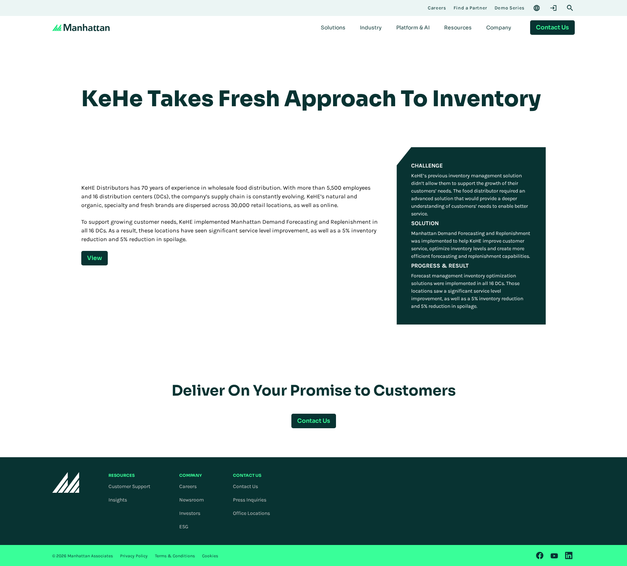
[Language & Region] (536, 8)
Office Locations (251, 513)
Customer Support (129, 486)
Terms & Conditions (175, 555)
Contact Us (245, 486)
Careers (188, 486)
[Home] (81, 27)
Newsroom (191, 500)
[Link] (540, 555)
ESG (183, 527)
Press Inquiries (249, 500)
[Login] (553, 8)
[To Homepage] (65, 482)
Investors (189, 513)
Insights (117, 500)
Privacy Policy (134, 555)
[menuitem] (333, 27)
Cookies (210, 555)
